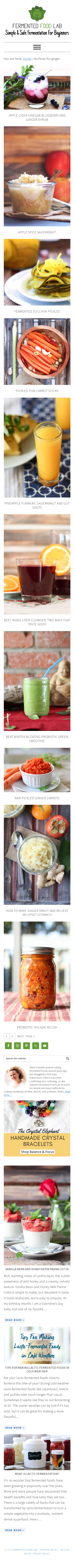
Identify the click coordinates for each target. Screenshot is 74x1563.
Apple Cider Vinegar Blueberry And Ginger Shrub (37, 117)
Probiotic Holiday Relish (37, 1027)
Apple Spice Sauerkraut (37, 232)
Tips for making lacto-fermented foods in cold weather (37, 1369)
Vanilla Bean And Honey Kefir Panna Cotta (37, 1269)
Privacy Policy (41, 1553)
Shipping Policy (49, 1549)
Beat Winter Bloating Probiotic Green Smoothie (37, 739)
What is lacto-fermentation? (37, 1474)
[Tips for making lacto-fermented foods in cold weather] (37, 1345)
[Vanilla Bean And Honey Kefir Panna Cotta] (37, 1216)
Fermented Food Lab (37, 19)
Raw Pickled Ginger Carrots (37, 798)
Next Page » (26, 1036)
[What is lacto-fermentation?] (37, 1452)
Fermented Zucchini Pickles (37, 311)
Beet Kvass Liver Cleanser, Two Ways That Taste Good (37, 622)
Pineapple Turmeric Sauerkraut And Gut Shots (37, 505)
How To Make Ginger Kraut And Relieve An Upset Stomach (37, 912)
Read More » (14, 1320)
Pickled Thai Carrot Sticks (37, 391)
